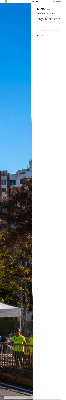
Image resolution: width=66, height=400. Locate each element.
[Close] (60, 397)
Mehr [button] (36, 1)
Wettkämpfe (33, 1)
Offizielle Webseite (40, 35)
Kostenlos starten (58, 1)
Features (26, 1)
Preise (29, 1)
